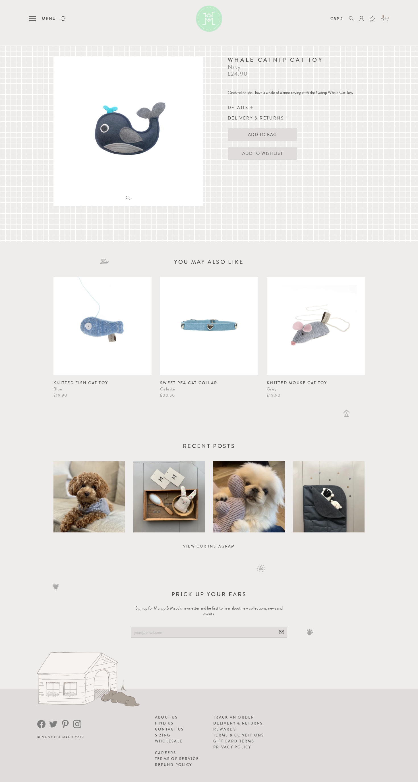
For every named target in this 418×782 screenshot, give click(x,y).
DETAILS (239, 107)
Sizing (163, 735)
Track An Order (233, 717)
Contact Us (169, 729)
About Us (166, 717)
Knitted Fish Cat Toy (80, 383)
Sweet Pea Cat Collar (188, 383)
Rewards (224, 729)
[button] (63, 18)
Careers (165, 753)
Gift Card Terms (233, 741)
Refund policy (173, 764)
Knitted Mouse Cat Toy (297, 383)
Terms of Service (177, 759)
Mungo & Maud (58, 737)
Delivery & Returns (238, 723)
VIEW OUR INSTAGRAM (209, 546)
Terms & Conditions (238, 735)
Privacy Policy (232, 747)
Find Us (164, 723)
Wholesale (169, 741)
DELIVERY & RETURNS (256, 118)
